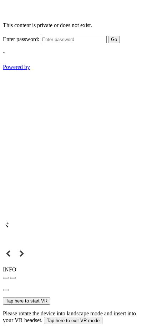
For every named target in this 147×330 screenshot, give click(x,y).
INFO (9, 269)
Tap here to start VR (26, 301)
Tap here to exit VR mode (73, 320)
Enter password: (21, 39)
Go (114, 39)
